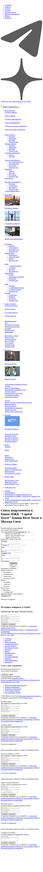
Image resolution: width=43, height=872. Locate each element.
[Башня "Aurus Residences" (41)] (19, 536)
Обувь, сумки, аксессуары (13, 411)
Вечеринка (12, 279)
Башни (7, 651)
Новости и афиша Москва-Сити (12, 680)
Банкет (11, 259)
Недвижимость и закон (12, 473)
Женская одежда (10, 404)
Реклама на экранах (11, 438)
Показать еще (13, 142)
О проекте (8, 5)
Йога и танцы (9, 341)
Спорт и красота (10, 304)
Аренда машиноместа (12, 191)
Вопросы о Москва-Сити (31, 680)
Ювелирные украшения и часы (15, 390)
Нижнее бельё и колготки (13, 393)
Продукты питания (11, 397)
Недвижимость (10, 110)
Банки (7, 445)
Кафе (6, 284)
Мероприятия (9, 253)
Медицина (8, 662)
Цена (2, 547)
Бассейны (8, 328)
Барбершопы (9, 332)
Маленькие (12, 138)
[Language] (1, 103)
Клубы (11, 275)
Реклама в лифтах (11, 441)
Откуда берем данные (12, 691)
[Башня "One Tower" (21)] (19, 534)
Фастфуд (8, 293)
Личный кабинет (17, 678)
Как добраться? (22, 633)
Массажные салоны (11, 336)
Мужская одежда (10, 406)
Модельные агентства (12, 327)
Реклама (7, 10)
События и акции (11, 468)
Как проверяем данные (12, 692)
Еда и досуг (9, 194)
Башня (3, 539)
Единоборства (9, 345)
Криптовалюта (10, 471)
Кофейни (12, 297)
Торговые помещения (12, 153)
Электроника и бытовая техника (16, 384)
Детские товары (10, 391)
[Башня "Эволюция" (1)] (19, 537)
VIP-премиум (13, 248)
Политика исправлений (13, 689)
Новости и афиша (11, 464)
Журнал (7, 16)
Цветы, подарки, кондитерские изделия (18, 402)
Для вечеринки (14, 164)
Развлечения (9, 273)
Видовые (12, 140)
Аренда (11, 155)
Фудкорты (12, 298)
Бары (6, 264)
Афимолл (8, 350)
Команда (8, 7)
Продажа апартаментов (13, 182)
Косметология (9, 330)
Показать (4, 553)
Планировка (5, 568)
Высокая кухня (14, 249)
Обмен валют (9, 459)
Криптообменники (11, 461)
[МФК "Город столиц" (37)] (19, 539)
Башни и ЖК (9, 477)
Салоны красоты (10, 339)
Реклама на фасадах (11, 439)
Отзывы (7, 9)
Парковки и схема (34, 633)
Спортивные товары (12, 395)
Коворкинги (9, 178)
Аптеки (7, 386)
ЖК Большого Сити (11, 480)
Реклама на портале (12, 434)
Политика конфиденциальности (16, 685)
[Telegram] (21, 57)
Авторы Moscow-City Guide (10, 682)
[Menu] (1, 105)
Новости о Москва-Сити (13, 470)
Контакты (8, 18)
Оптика (7, 401)
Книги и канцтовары (12, 388)
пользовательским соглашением (12, 721)
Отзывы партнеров (11, 644)
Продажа (12, 156)
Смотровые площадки (16, 277)
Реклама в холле (10, 436)
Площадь (4, 541)
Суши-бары (13, 295)
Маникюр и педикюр (12, 325)
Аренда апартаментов (12, 160)
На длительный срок (16, 162)
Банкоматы (8, 457)
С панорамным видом (16, 288)
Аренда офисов (10, 135)
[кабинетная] (13, 565)
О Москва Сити (10, 487)
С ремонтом (13, 186)
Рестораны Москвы (11, 657)
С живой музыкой (15, 266)
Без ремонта (13, 187)
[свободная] (13, 568)
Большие (12, 136)
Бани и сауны (9, 337)
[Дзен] (21, 99)
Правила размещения (12, 14)
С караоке (12, 268)
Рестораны (8, 244)
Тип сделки (5, 530)
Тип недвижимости (7, 532)
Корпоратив (13, 255)
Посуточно (12, 166)
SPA (6, 323)
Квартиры (8, 169)
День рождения (14, 257)
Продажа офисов (10, 144)
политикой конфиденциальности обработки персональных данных (20, 718)
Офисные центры (11, 482)
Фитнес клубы (10, 346)
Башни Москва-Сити (12, 484)
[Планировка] (13, 563)
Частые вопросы (10, 12)
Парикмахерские (10, 321)
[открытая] (13, 566)
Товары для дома (10, 410)
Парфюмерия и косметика (13, 408)
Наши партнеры (10, 642)
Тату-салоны (9, 343)
